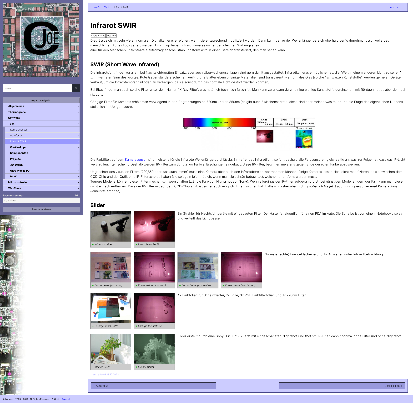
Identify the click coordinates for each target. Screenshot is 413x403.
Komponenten (19, 153)
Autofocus (16, 135)
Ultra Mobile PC (20, 170)
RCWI (13, 176)
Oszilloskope (18, 147)
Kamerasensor (135, 159)
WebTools (14, 188)
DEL (77, 195)
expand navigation (41, 100)
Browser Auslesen (41, 209)
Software (14, 117)
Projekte (15, 158)
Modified (111, 35)
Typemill (66, 399)
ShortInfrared (98, 35)
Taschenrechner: (13, 195)
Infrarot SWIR (18, 141)
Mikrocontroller (18, 182)
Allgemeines (16, 106)
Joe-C (96, 7)
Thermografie (17, 112)
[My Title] (41, 74)
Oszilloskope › (393, 385)
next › (399, 7)
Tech (106, 7)
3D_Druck (16, 164)
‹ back (390, 7)
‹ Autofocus (100, 385)
